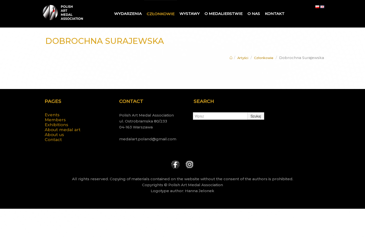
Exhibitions (56, 124)
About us (54, 134)
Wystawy (190, 13)
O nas (254, 13)
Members (55, 119)
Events (52, 114)
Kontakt (275, 13)
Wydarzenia (128, 13)
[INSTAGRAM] (189, 164)
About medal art (62, 129)
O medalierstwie (224, 13)
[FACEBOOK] (175, 164)
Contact (53, 139)
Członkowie (161, 13)
